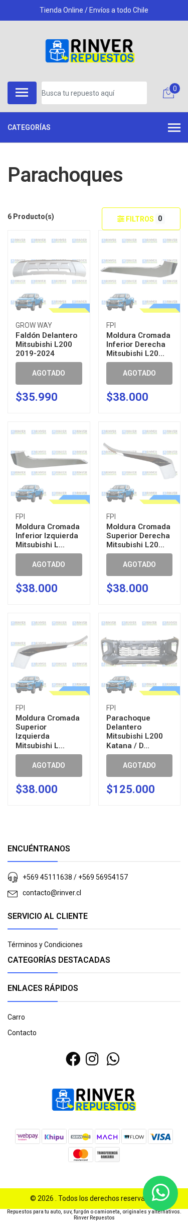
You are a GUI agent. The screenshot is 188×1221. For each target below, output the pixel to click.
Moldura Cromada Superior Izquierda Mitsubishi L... (48, 731)
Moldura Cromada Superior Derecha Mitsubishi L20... (138, 535)
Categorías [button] (29, 127)
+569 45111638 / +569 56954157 (75, 877)
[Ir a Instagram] (92, 1059)
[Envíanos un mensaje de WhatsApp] (160, 1193)
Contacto (22, 1033)
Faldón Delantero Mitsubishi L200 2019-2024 (46, 344)
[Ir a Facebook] (73, 1059)
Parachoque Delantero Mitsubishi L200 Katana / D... (134, 731)
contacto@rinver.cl (52, 893)
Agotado (48, 373)
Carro (16, 1017)
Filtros (143, 218)
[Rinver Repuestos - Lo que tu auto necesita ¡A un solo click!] (90, 51)
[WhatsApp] (113, 1059)
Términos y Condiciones (45, 945)
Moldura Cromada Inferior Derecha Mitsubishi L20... (138, 344)
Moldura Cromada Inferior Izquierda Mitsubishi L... (48, 535)
